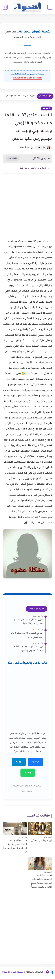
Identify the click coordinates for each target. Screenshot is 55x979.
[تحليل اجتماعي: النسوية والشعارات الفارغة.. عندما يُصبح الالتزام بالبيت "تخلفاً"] (40, 863)
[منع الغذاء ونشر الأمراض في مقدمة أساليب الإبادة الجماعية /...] (15, 828)
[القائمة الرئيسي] (49, 7)
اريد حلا (46, 108)
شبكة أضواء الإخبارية (12, 972)
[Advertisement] (27, 209)
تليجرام (19, 762)
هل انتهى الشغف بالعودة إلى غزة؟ (18, 96)
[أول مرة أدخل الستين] (40, 828)
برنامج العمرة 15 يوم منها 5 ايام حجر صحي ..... (27, 635)
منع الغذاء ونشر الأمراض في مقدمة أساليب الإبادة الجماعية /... (15, 847)
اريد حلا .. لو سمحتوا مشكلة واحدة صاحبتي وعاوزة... (28, 649)
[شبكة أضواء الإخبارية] (27, 7)
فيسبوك (35, 762)
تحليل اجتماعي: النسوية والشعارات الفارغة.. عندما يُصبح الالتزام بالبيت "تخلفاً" (41, 881)
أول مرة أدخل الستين (41, 841)
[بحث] (5, 7)
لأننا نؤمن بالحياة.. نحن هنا (33, 168)
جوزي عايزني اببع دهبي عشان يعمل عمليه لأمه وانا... (28, 622)
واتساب (27, 773)
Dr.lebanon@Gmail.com (27, 78)
